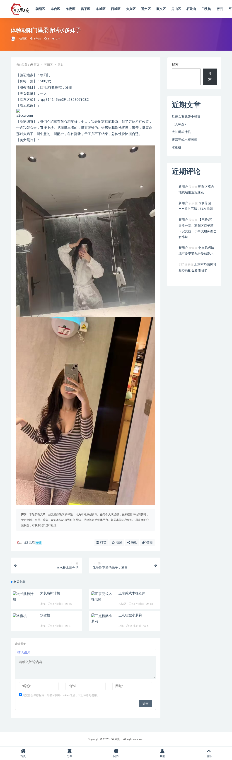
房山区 (176, 9)
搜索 (175, 64)
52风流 (32, 542)
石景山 (191, 9)
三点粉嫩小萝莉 (130, 615)
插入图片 (23, 652)
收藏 (118, 542)
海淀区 (70, 9)
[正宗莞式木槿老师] (102, 596)
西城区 (116, 9)
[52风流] (13, 39)
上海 (43, 604)
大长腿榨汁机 (50, 593)
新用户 (183, 186)
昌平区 (86, 9)
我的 (162, 756)
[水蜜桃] (24, 616)
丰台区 (55, 9)
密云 (220, 9)
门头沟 (206, 9)
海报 (133, 542)
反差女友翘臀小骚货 (186, 116)
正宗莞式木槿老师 (131, 593)
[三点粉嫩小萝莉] (102, 618)
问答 (116, 756)
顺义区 (161, 9)
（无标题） (180, 124)
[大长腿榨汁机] (24, 596)
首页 (36, 64)
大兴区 (131, 9)
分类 (69, 756)
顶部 (209, 756)
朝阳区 (40, 9)
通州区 (146, 9)
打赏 (102, 542)
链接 (149, 542)
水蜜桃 (45, 615)
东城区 (101, 9)
